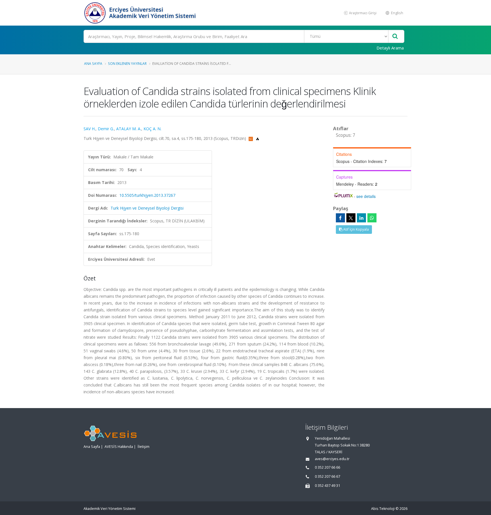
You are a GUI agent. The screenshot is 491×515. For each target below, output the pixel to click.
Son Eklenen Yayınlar (127, 63)
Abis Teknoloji (383, 508)
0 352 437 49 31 (327, 485)
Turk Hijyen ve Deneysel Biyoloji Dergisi (147, 208)
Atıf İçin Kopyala (355, 229)
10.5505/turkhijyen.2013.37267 (147, 195)
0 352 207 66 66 (327, 467)
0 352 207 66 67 (327, 476)
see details (366, 196)
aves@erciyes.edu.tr (332, 458)
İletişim (143, 446)
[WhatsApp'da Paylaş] (371, 217)
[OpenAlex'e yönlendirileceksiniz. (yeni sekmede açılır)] (257, 138)
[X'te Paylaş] (350, 217)
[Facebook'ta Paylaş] (340, 217)
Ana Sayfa (93, 63)
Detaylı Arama (390, 48)
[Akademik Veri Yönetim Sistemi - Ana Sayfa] (96, 13)
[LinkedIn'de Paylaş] (361, 217)
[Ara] (395, 36)
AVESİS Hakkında (119, 446)
